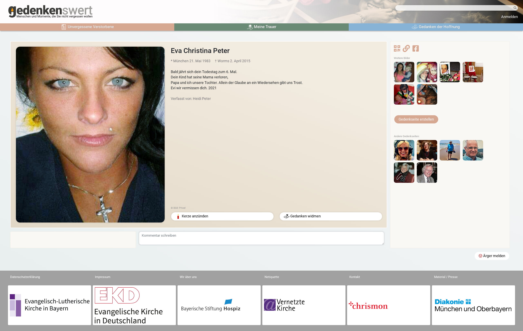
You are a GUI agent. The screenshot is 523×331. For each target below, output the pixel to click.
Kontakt (354, 277)
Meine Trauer (264, 26)
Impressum (102, 277)
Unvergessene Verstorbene (90, 26)
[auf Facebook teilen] (415, 50)
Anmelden (509, 17)
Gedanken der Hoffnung (439, 26)
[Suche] (512, 8)
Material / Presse (446, 277)
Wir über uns (188, 277)
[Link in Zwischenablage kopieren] (406, 50)
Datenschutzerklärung (25, 277)
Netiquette (272, 277)
